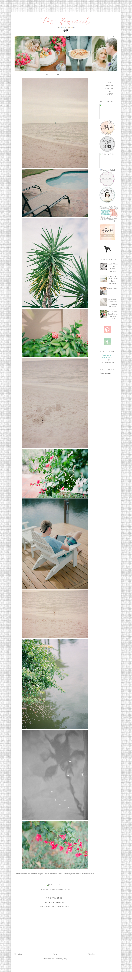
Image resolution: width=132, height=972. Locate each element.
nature (65, 889)
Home (55, 954)
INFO (109, 91)
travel (69, 889)
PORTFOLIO (109, 88)
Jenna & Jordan (112, 288)
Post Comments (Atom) (59, 959)
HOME (109, 83)
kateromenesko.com (107, 362)
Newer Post (18, 954)
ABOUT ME (109, 85)
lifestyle (53, 889)
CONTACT (109, 94)
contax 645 (45, 889)
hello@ (107, 360)
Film (50, 889)
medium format (60, 889)
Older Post (91, 954)
